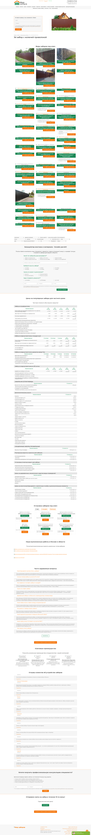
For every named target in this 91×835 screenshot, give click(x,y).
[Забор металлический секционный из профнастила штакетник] (66, 181)
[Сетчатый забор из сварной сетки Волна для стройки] (45, 216)
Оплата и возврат (50, 6)
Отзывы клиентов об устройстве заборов (45, 672)
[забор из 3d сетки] (66, 88)
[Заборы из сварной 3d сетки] (24, 125)
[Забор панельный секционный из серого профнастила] (24, 89)
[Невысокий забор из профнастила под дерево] (45, 180)
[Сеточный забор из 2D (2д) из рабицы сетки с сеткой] (24, 104)
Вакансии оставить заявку (38, 8)
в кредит (33, 6)
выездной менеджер (70, 6)
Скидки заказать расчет (60, 6)
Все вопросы (45, 635)
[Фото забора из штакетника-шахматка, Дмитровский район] (25, 550)
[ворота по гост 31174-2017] (19, 557)
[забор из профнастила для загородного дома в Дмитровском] (45, 114)
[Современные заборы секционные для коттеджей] (66, 125)
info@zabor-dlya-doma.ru (72, 3)
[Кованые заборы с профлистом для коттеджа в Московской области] (24, 172)
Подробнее (18, 694)
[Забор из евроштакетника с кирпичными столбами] (66, 137)
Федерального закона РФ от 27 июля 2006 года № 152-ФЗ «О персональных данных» (27, 27)
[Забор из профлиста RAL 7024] (66, 103)
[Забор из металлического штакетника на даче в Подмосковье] (66, 152)
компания (29, 6)
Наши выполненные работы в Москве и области (45, 542)
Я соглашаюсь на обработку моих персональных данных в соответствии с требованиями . (28, 26)
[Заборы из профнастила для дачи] (24, 95)
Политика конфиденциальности (69, 828)
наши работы (43, 6)
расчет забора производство (70, 831)
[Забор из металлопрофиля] (24, 152)
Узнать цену (45, 805)
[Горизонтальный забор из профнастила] (24, 180)
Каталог (21, 6)
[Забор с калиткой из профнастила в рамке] (24, 144)
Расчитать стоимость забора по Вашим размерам (45, 642)
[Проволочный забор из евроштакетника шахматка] (24, 216)
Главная (17, 6)
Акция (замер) (55, 8)
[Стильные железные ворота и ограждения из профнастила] (45, 189)
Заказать (25, 520)
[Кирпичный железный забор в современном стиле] (45, 89)
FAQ (50, 8)
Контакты (47, 8)
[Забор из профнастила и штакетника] (24, 208)
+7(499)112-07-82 (72, 1)
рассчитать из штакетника (71, 833)
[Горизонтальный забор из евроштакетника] (24, 113)
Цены (25, 6)
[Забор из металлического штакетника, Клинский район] (25, 549)
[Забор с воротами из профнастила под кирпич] (66, 68)
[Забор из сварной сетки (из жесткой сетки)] (45, 152)
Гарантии (38, 6)
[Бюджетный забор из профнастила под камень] (66, 215)
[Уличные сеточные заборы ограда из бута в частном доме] (45, 96)
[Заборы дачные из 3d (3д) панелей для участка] (66, 222)
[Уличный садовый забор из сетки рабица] (45, 103)
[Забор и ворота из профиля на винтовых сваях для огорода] (45, 125)
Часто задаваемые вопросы (45, 568)
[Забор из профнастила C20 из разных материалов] (45, 172)
